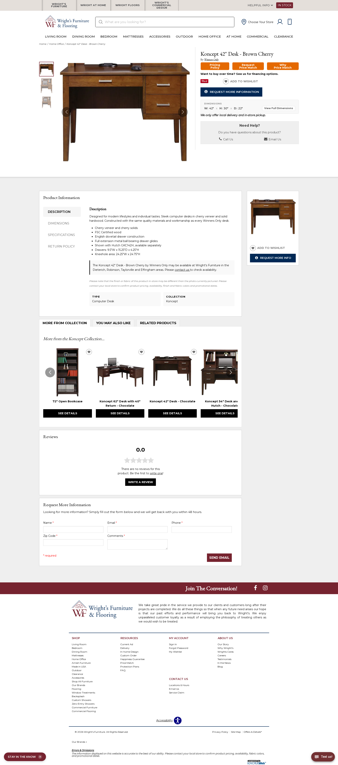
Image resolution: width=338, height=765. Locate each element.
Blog (220, 666)
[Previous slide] (50, 372)
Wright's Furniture (59, 5)
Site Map (236, 731)
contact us (182, 270)
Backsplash (78, 696)
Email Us (274, 139)
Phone (177, 523)
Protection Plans (129, 666)
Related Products (158, 323)
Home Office (210, 36)
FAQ (123, 670)
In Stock (284, 5)
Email (112, 523)
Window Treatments (83, 692)
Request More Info (275, 258)
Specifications (61, 235)
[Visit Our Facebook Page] (255, 588)
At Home (234, 36)
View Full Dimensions (278, 108)
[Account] (280, 21)
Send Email (219, 558)
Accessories (159, 36)
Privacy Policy (220, 731)
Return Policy (61, 246)
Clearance (283, 36)
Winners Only (211, 59)
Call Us (227, 139)
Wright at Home (93, 5)
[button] (257, 22)
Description (59, 212)
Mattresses (133, 36)
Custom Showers (81, 699)
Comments (116, 536)
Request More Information (234, 92)
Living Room (56, 36)
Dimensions (58, 223)
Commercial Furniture (84, 707)
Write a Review (140, 482)
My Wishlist (175, 651)
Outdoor (184, 36)
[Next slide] (231, 372)
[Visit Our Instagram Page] (265, 588)
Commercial (257, 36)
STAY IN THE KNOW (24, 757)
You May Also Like (113, 323)
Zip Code (50, 536)
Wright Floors (127, 5)
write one (156, 473)
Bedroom (108, 36)
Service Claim (176, 692)
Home (42, 43)
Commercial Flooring (84, 710)
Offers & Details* (253, 731)
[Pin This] (204, 82)
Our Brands (79, 741)
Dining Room (83, 36)
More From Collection (65, 323)
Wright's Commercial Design (161, 5)
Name (48, 523)
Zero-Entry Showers (83, 703)
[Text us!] (323, 757)
